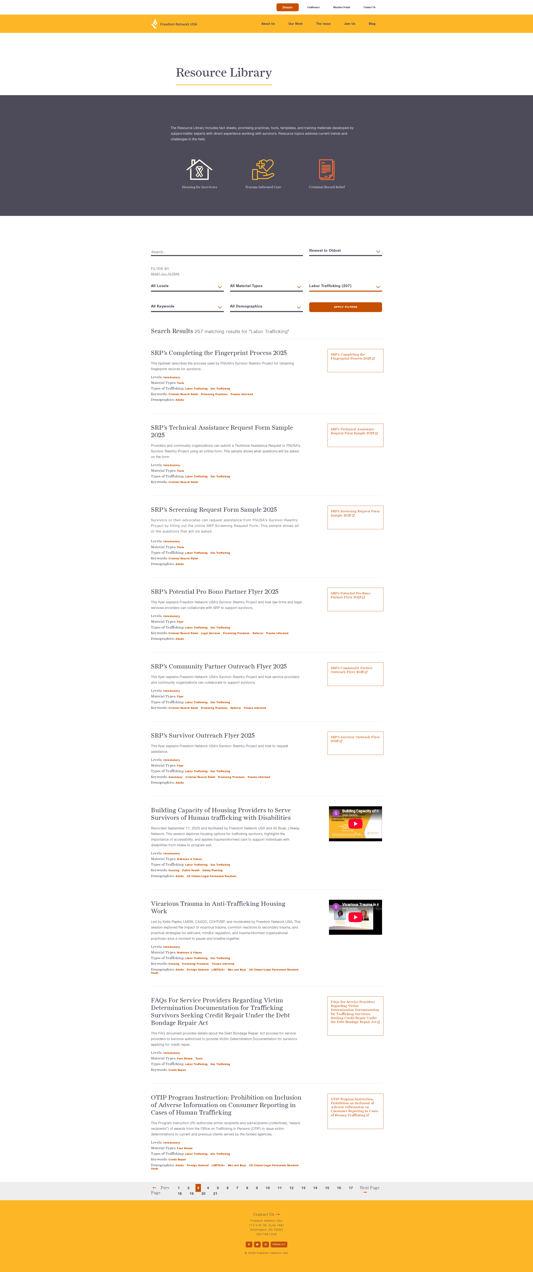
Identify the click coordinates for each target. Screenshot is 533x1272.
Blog (372, 24)
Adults (180, 400)
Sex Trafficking (220, 388)
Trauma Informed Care (263, 187)
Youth (155, 973)
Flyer (180, 622)
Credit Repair (177, 1070)
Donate (288, 7)
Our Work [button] (295, 24)
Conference (313, 7)
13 (303, 1188)
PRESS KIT (279, 1244)
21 (215, 1193)
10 (268, 1188)
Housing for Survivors (199, 187)
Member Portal (341, 7)
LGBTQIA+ (219, 969)
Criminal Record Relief (327, 187)
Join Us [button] (349, 24)
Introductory (172, 377)
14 (315, 1188)
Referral (258, 633)
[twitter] (257, 1245)
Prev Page (160, 1190)
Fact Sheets (185, 1058)
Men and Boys (237, 969)
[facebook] (249, 1245)
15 (327, 1188)
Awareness (176, 777)
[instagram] (265, 1245)
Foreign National (198, 969)
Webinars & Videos (190, 859)
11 (280, 1188)
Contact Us (369, 7)
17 (351, 1188)
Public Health (191, 870)
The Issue (323, 24)
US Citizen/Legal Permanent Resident (212, 876)
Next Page (370, 1187)
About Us (268, 24)
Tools (181, 383)
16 (339, 1188)
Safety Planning (213, 870)
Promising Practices (215, 394)
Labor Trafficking (197, 388)
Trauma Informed (242, 394)
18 (180, 1193)
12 (291, 1188)
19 (191, 1193)
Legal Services (211, 633)
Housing (174, 870)
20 (203, 1193)
